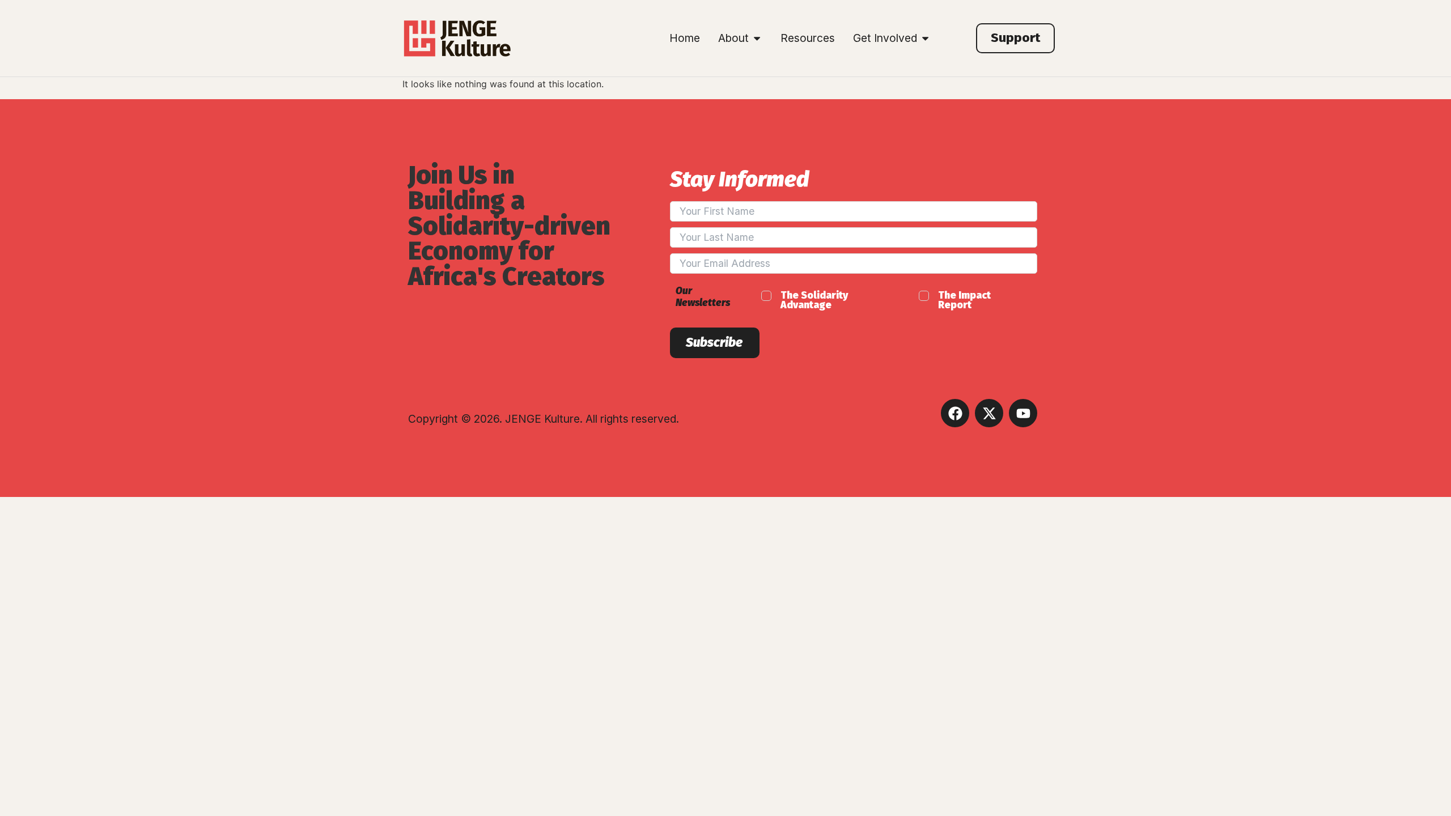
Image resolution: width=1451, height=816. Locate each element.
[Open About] (757, 38)
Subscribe (714, 342)
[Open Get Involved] (925, 38)
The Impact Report (964, 301)
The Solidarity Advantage (814, 301)
